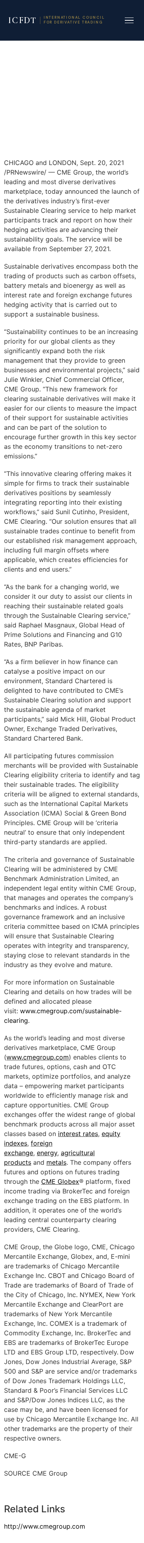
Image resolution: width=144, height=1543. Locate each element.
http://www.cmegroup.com (44, 1526)
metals (56, 1162)
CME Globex (60, 1181)
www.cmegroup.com (37, 1057)
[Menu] (129, 20)
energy (47, 1153)
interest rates (78, 1134)
